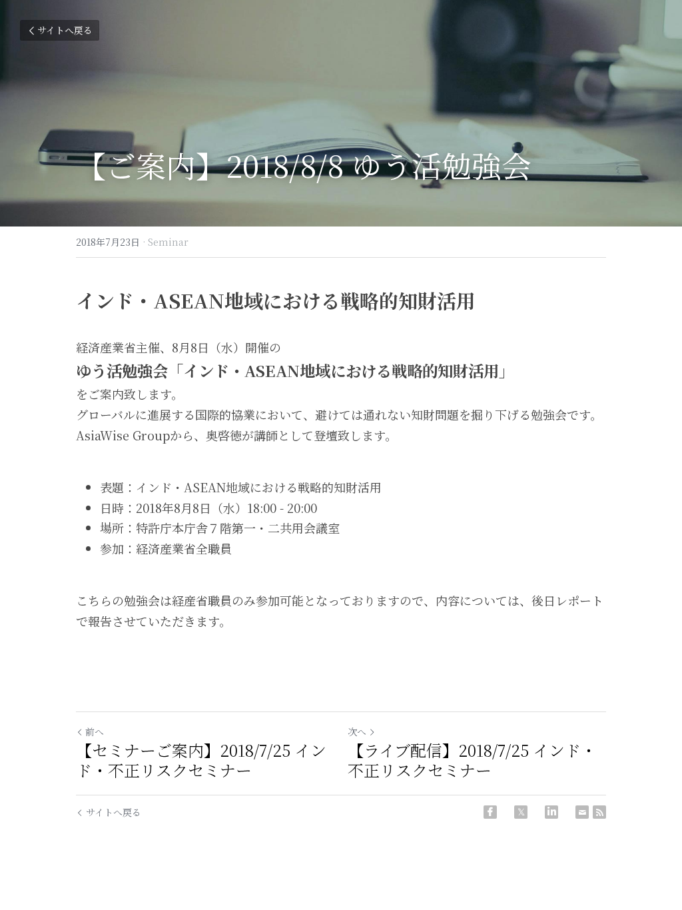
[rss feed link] (599, 812)
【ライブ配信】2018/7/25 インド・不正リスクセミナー (472, 760)
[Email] (582, 812)
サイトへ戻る (65, 30)
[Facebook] (490, 812)
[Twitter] (520, 812)
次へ (357, 731)
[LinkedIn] (551, 812)
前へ (94, 731)
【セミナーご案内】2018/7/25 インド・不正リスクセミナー (201, 760)
